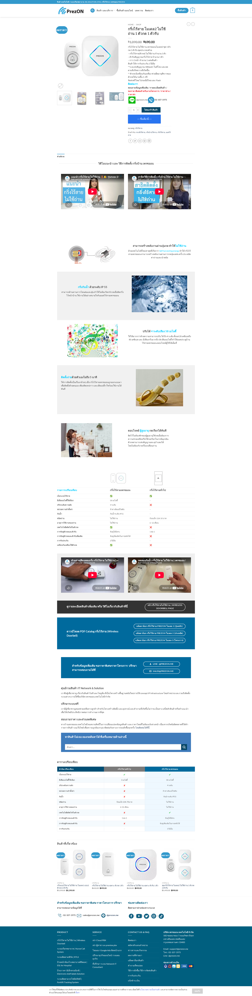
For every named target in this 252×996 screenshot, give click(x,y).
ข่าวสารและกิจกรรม (137, 950)
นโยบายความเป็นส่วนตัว (150, 989)
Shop (138, 25)
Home (131, 25)
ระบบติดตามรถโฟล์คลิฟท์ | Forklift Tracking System (69, 980)
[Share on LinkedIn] (149, 141)
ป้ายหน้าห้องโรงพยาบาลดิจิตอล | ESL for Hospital (72, 964)
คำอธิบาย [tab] (61, 156)
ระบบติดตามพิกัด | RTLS (68, 957)
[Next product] (188, 24)
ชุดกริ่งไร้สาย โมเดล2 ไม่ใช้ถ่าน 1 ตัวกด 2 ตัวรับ (178, 886)
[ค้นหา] (92, 10)
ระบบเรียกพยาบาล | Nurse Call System (71, 950)
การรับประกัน (134, 975)
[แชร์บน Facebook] (130, 141)
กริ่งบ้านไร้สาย (151, 132)
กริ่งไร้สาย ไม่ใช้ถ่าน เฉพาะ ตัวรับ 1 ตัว (142, 885)
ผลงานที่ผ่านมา (135, 955)
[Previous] (61, 55)
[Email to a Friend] (140, 141)
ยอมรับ (197, 991)
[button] (192, 10)
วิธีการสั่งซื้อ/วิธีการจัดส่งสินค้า (142, 970)
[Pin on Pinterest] (144, 141)
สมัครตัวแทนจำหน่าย (138, 945)
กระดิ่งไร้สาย (140, 132)
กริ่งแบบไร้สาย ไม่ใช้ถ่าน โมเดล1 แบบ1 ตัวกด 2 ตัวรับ (73, 886)
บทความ (139, 10)
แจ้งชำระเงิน (134, 980)
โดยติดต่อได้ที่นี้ (142, 727)
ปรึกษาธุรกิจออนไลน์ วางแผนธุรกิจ (106, 957)
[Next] (119, 55)
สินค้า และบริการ (105, 10)
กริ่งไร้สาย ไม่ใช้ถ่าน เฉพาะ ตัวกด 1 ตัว (107, 885)
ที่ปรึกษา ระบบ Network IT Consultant (104, 965)
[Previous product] (193, 24)
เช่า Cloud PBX (99, 940)
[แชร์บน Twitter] (135, 141)
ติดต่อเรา (149, 10)
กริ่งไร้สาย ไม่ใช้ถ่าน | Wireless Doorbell (71, 942)
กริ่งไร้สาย (138, 128)
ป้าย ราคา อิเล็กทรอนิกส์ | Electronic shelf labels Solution (71, 972)
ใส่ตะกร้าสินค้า (151, 110)
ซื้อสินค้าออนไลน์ (125, 10)
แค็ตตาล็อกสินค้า (136, 960)
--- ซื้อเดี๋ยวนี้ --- (144, 119)
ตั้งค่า (77, 992)
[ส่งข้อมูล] (184, 747)
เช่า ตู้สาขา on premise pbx (105, 945)
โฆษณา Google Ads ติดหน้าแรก (107, 950)
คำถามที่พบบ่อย (135, 965)
